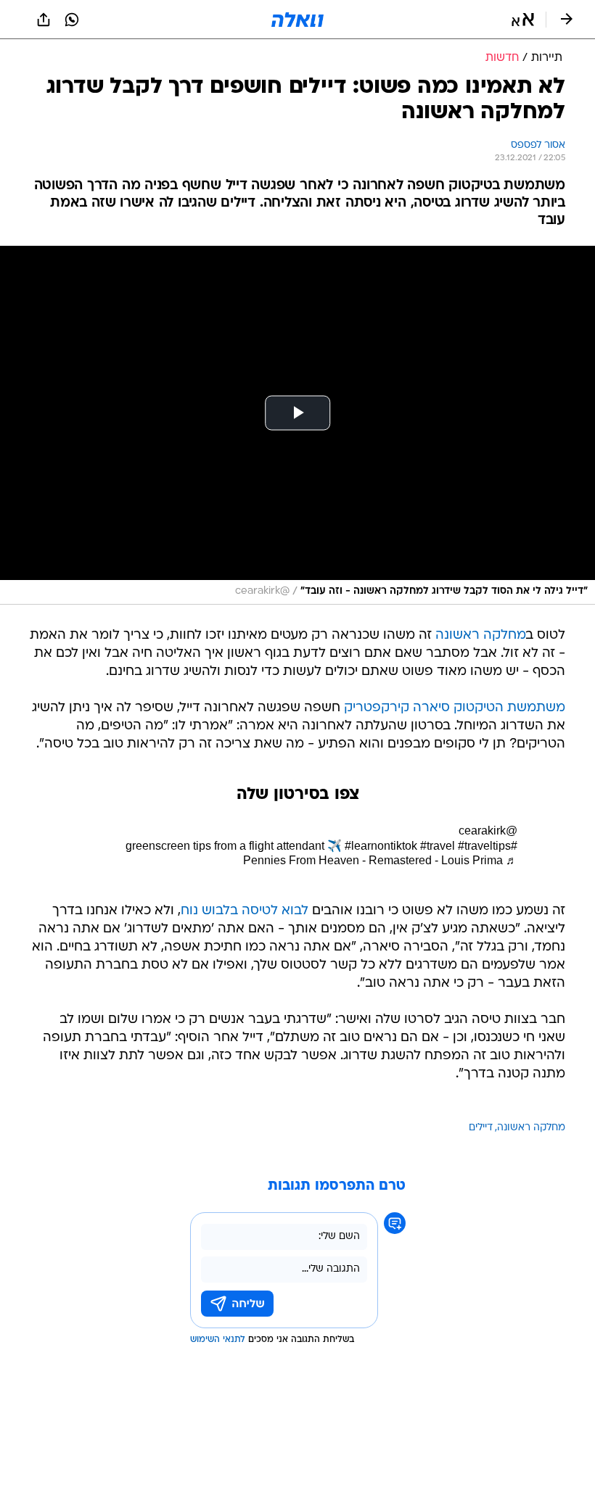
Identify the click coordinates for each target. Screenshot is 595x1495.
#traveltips (484, 846)
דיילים (481, 1127)
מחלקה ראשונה (480, 635)
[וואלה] (297, 19)
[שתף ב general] (44, 20)
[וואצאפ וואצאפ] (72, 19)
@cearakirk (488, 830)
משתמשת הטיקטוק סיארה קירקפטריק (454, 708)
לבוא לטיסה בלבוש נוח (244, 911)
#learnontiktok (381, 846)
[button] (523, 19)
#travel (437, 846)
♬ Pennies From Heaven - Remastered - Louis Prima (380, 860)
